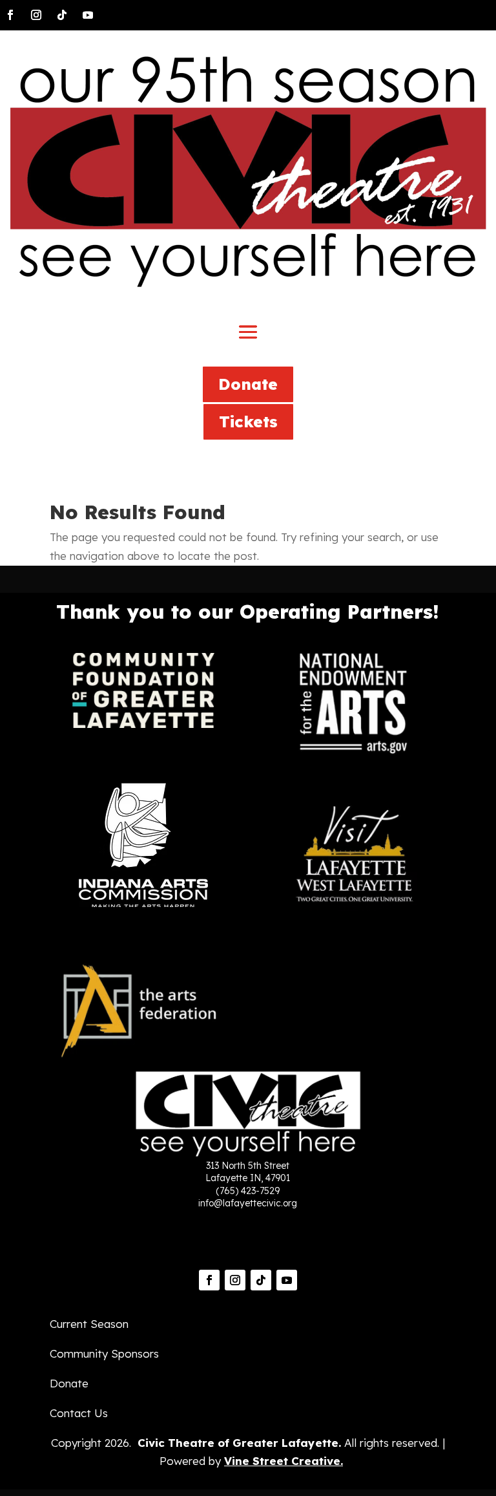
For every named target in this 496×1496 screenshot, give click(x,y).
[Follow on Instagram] (36, 15)
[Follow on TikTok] (62, 15)
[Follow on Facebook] (10, 15)
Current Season (89, 1323)
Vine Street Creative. (283, 1461)
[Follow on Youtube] (88, 15)
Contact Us (79, 1413)
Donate (248, 384)
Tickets (248, 421)
